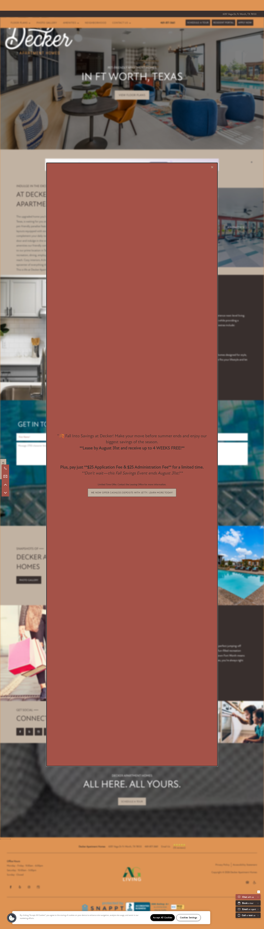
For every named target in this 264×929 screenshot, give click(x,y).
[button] (132, 493)
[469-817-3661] (5, 468)
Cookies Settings (188, 917)
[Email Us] (5, 476)
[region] (111, 917)
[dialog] (132, 464)
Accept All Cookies (162, 917)
